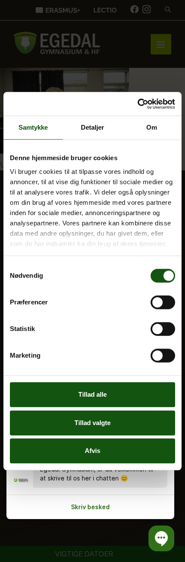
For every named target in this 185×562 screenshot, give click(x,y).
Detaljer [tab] (93, 127)
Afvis (92, 450)
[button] (161, 538)
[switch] (163, 302)
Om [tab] (151, 127)
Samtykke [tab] (33, 127)
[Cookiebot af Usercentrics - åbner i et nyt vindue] (137, 103)
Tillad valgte (92, 422)
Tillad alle (92, 394)
